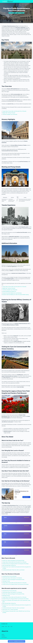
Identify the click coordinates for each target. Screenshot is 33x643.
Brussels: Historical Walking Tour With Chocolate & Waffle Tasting (15, 294)
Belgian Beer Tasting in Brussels (8, 112)
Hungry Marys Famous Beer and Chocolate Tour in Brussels (14, 111)
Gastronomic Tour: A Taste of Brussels (10, 609)
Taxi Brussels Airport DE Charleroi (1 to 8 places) (12, 577)
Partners (3, 626)
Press (6, 626)
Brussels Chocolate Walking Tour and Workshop (12, 293)
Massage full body (6, 581)
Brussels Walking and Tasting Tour (9, 291)
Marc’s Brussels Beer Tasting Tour (9, 565)
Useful (11, 626)
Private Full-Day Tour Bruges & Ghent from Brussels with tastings (15, 563)
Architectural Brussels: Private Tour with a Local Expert (13, 569)
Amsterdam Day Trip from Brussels (9, 576)
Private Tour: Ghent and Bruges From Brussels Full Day (13, 560)
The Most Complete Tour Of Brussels (9, 114)
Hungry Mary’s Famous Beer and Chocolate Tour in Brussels (14, 562)
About (9, 626)
